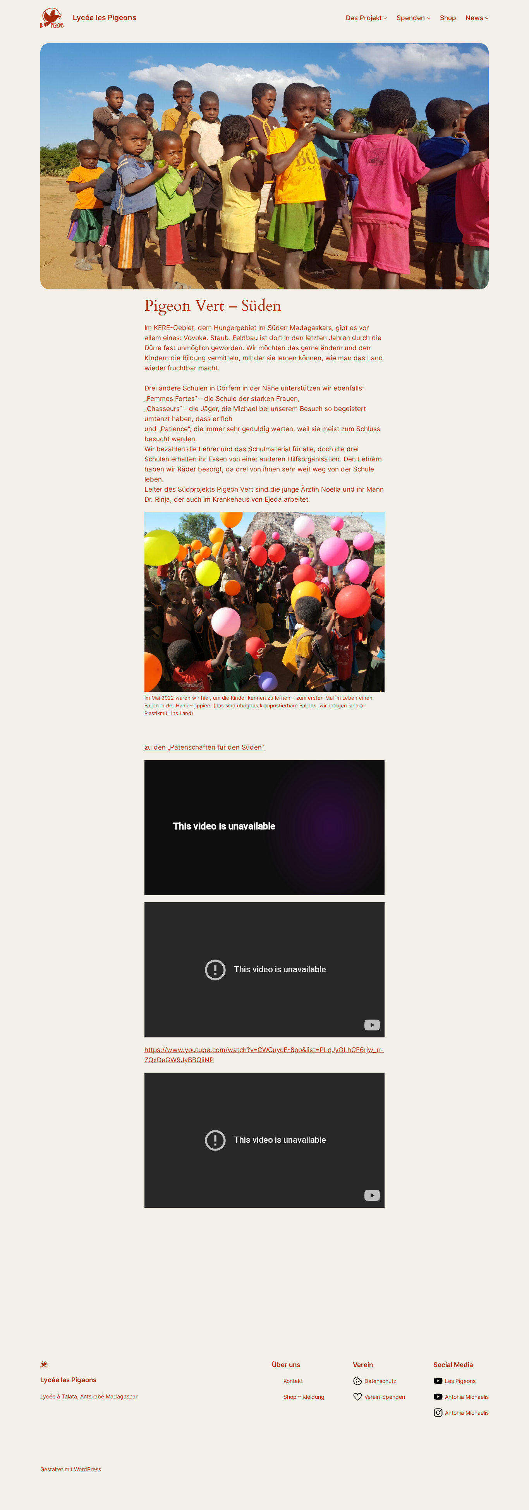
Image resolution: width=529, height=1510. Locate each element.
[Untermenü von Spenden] (429, 18)
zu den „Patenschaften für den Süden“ (204, 747)
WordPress (87, 1469)
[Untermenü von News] (487, 18)
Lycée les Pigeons (104, 17)
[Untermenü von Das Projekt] (385, 18)
